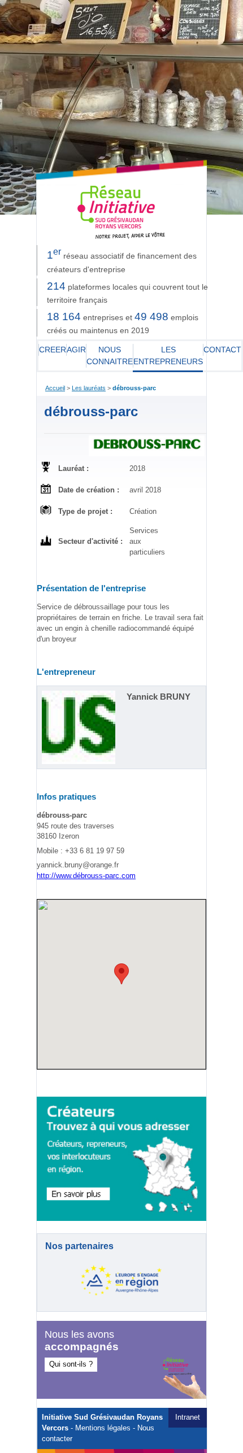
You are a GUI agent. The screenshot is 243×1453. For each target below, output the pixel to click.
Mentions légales (103, 1428)
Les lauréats (89, 388)
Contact (222, 349)
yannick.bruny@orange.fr (78, 865)
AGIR (76, 349)
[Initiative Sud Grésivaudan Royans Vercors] (121, 237)
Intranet (187, 1417)
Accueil (55, 388)
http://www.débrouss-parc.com (86, 876)
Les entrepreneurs (168, 355)
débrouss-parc (134, 388)
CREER (52, 349)
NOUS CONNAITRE (109, 355)
